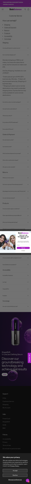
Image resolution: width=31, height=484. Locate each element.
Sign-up (23, 247)
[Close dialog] (30, 231)
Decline (15, 475)
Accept (15, 470)
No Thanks (23, 250)
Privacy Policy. (14, 466)
